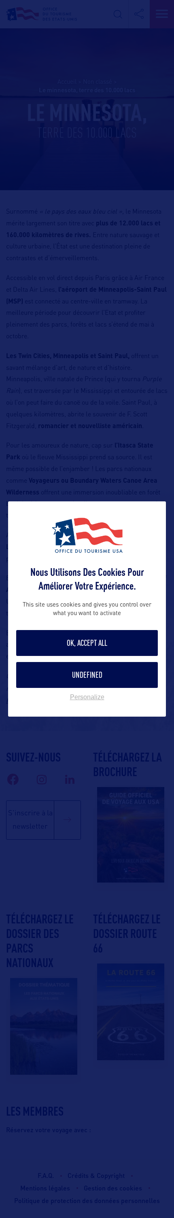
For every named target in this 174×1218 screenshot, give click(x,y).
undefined (87, 674)
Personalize (87, 697)
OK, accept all (87, 642)
